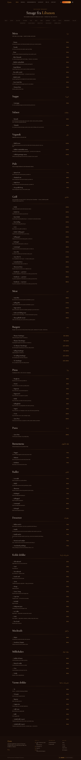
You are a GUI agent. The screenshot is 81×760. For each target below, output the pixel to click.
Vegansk (25, 20)
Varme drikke (57, 23)
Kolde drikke (31, 23)
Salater (18, 20)
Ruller (74, 20)
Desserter (22, 23)
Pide (31, 20)
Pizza (54, 20)
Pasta (60, 20)
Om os (47, 2)
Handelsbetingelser (52, 742)
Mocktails (40, 23)
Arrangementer (31, 2)
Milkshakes (48, 23)
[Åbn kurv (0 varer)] (73, 2)
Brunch (23, 2)
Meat (42, 20)
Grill (36, 20)
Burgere (48, 20)
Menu (17, 2)
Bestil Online (66, 2)
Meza (6, 20)
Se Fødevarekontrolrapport (40, 751)
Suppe (11, 20)
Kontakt (53, 2)
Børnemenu (67, 20)
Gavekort (40, 2)
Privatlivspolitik (51, 744)
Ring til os (38, 748)
